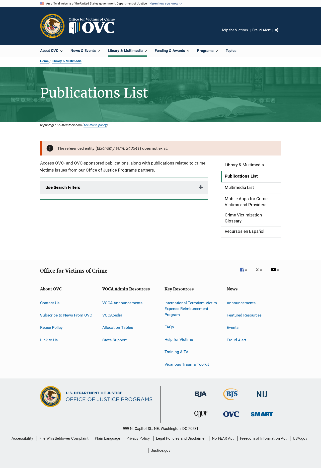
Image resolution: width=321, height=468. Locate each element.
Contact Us (49, 302)
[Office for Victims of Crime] (231, 417)
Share (280, 34)
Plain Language (107, 438)
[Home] (94, 26)
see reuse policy (95, 125)
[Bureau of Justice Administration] (201, 398)
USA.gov (300, 438)
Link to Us (49, 339)
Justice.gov (160, 450)
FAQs (169, 327)
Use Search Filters (62, 187)
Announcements (241, 302)
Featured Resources (244, 315)
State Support (114, 339)
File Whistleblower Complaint (64, 438)
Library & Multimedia (67, 61)
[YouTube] (275, 273)
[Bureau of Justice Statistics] (231, 401)
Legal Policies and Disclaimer (181, 438)
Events (232, 327)
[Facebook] (245, 273)
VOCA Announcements (122, 302)
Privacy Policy (138, 438)
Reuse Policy (51, 327)
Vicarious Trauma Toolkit (187, 364)
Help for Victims (234, 30)
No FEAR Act (223, 438)
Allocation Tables (117, 327)
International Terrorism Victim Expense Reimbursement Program (191, 308)
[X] (260, 273)
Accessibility (22, 438)
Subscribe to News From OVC (66, 315)
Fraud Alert (261, 30)
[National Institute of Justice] (262, 398)
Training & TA (176, 351)
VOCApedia (112, 315)
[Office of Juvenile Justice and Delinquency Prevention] (200, 418)
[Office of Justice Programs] (52, 26)
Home (44, 61)
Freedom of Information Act (263, 438)
